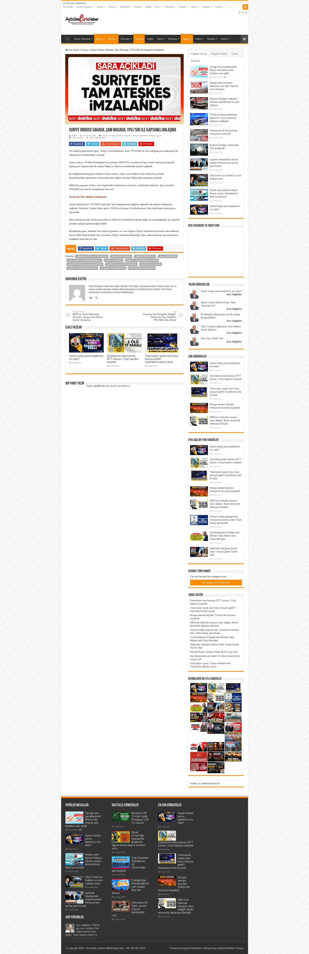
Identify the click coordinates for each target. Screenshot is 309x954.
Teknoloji (169, 7)
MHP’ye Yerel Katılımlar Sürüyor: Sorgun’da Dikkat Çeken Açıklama (87, 316)
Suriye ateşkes (114, 260)
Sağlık (148, 7)
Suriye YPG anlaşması (113, 268)
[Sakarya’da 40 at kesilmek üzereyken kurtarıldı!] (199, 135)
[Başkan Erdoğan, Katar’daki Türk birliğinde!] (199, 150)
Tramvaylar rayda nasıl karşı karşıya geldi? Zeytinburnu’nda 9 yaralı (225, 391)
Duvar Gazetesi (84, 7)
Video (194, 7)
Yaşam (182, 7)
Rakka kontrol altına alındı (92, 256)
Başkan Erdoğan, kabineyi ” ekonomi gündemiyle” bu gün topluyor (224, 102)
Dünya (112, 7)
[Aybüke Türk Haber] (82, 19)
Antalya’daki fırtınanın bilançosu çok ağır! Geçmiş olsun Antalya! (224, 86)
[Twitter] (246, 12)
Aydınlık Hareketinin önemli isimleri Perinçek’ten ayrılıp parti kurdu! (224, 162)
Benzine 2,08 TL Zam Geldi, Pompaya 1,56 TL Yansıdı (139, 817)
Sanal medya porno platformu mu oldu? (221, 291)
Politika (138, 7)
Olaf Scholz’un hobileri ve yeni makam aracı (93, 880)
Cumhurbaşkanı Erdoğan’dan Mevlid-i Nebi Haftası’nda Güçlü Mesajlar (225, 535)
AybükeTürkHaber (192, 948)
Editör (74, 135)
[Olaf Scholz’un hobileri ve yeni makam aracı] (199, 180)
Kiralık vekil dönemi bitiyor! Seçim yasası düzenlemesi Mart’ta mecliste (224, 193)
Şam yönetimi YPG (145, 256)
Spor (157, 7)
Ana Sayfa (68, 7)
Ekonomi (125, 7)
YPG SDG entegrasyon (142, 268)
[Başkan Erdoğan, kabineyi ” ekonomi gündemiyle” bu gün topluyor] (199, 103)
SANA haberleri (168, 256)
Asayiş (100, 7)
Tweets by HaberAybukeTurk (205, 783)
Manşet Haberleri (140, 135)
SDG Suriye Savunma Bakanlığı (84, 260)
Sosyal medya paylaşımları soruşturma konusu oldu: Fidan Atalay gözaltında (226, 519)
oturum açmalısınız (120, 386)
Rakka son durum (121, 256)
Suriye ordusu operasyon (121, 264)
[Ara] (245, 7)
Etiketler (195, 61)
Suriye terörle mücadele (82, 268)
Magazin (128, 135)
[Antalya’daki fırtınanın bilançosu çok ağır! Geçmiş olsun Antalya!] (199, 87)
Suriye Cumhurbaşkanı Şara (142, 260)
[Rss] (239, 12)
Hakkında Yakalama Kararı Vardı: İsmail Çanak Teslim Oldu (224, 551)
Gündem (119, 135)
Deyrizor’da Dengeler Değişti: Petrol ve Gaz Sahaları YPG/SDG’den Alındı (159, 316)
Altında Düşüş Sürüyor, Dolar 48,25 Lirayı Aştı (214, 652)
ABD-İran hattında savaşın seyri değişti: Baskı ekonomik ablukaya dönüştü (225, 420)
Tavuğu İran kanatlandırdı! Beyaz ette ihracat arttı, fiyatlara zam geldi (223, 70)
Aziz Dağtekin (234, 294)
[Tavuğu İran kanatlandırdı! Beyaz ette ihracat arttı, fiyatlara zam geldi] (199, 71)
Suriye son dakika (151, 264)
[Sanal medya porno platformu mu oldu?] (199, 210)
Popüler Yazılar (199, 53)
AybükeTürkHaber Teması (230, 948)
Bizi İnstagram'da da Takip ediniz (216, 582)
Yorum (235, 53)
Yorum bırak (77, 138)
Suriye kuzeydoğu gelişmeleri (85, 264)
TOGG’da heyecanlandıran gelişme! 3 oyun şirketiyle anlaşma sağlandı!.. (223, 117)
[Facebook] (243, 12)
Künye (218, 7)
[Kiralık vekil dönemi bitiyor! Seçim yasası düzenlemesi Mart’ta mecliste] (199, 195)
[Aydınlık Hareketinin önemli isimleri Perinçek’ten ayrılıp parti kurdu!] (199, 164)
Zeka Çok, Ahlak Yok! (212, 338)
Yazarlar (206, 7)
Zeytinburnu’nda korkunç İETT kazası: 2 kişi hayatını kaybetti (123, 358)
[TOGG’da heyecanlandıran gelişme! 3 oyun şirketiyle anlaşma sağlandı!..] (199, 119)
